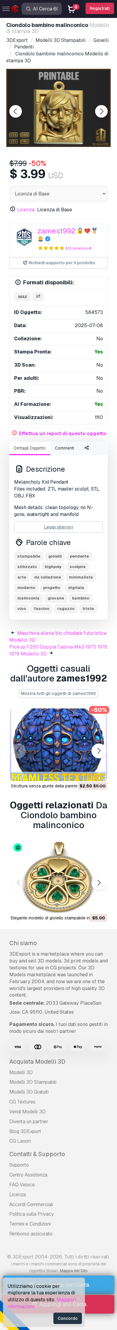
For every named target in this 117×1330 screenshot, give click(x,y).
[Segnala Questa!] (98, 773)
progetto (51, 587)
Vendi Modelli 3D (27, 1112)
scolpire (78, 566)
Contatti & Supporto (37, 1154)
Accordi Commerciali (31, 1204)
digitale (76, 587)
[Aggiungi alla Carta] (86, 773)
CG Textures (22, 1102)
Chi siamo (23, 943)
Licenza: (26, 210)
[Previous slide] (15, 111)
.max (22, 296)
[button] (99, 751)
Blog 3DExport (25, 1131)
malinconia (28, 598)
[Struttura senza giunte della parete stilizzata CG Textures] (58, 744)
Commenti (64, 448)
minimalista (81, 577)
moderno (26, 587)
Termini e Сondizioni (30, 1224)
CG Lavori (20, 1141)
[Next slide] (101, 111)
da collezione (47, 577)
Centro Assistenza (28, 1175)
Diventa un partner (28, 1121)
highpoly (53, 566)
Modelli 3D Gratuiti (29, 1092)
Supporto (19, 1165)
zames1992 (56, 231)
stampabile (28, 556)
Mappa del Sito (74, 1270)
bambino (80, 598)
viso (21, 608)
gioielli (55, 556)
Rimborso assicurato (30, 1234)
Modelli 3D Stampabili (32, 1082)
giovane (56, 598)
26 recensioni (78, 248)
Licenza (17, 1194)
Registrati (100, 8)
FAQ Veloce (22, 1185)
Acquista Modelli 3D (37, 1061)
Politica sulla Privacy (31, 1214)
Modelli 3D (21, 1072)
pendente (79, 556)
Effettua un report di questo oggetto (62, 433)
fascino (41, 608)
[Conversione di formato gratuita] (38, 297)
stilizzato (27, 566)
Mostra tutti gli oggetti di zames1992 (58, 693)
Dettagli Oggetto (30, 448)
